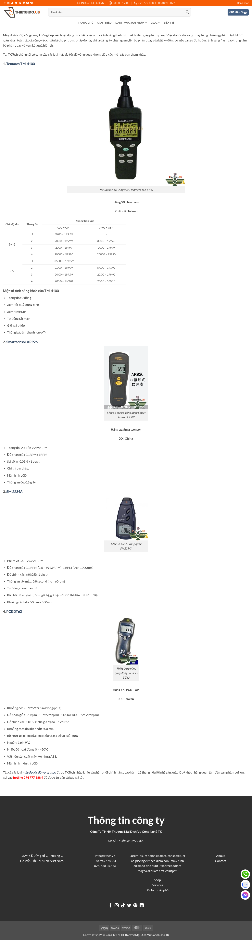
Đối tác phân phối (157, 890)
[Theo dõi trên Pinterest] (20, 3)
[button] (243, 3)
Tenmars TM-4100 (20, 64)
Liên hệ (169, 22)
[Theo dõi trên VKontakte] (31, 3)
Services (157, 885)
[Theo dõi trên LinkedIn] (24, 3)
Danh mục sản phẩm (129, 22)
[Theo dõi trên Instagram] (8, 3)
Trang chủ (85, 22)
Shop (157, 880)
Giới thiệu (104, 22)
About (220, 855)
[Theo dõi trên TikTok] (12, 3)
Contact (220, 861)
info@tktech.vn (105, 855)
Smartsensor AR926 (22, 342)
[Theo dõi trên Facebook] (5, 3)
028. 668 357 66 (105, 865)
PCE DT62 (14, 611)
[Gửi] (187, 12)
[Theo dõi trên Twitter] (16, 3)
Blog (154, 22)
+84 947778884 (105, 861)
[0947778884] (245, 874)
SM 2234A (14, 491)
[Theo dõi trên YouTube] (27, 3)
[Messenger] (245, 895)
